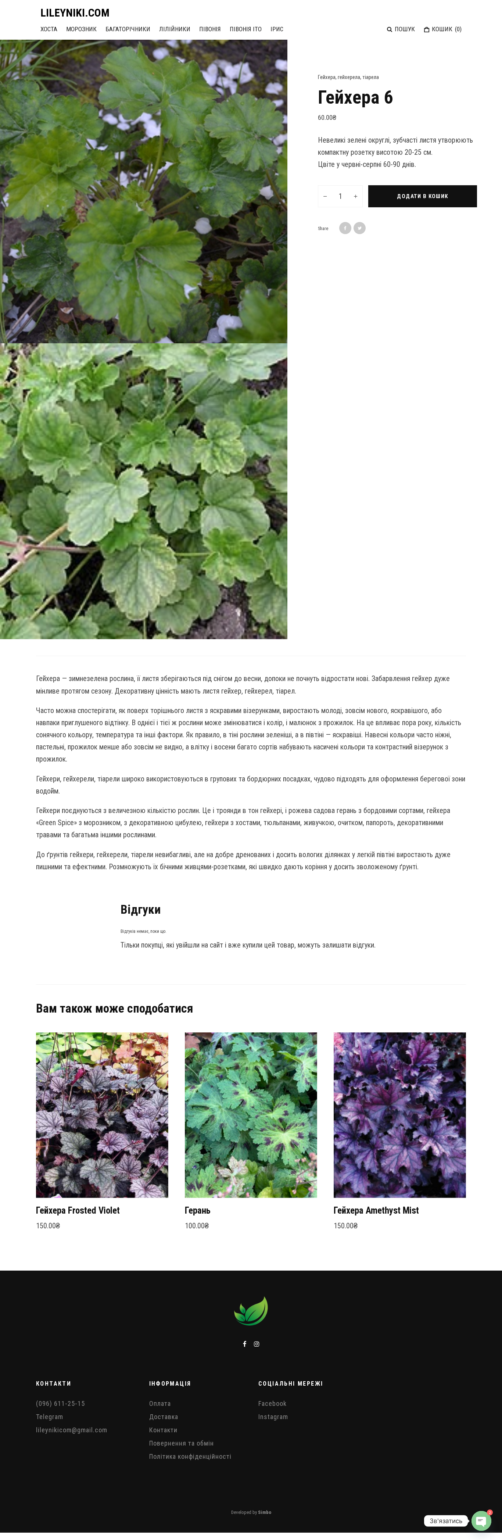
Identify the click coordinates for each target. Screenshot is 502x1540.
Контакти (163, 1430)
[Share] (345, 228)
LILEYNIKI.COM (75, 12)
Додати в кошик (422, 196)
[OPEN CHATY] (481, 1521)
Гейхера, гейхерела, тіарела (348, 77)
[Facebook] (244, 1344)
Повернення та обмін (181, 1443)
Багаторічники (127, 29)
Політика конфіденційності (190, 1456)
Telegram (49, 1417)
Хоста (48, 29)
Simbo (264, 1512)
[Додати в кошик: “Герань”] (203, 1179)
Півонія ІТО (246, 29)
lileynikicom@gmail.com (71, 1430)
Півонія (210, 29)
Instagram (273, 1417)
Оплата (160, 1403)
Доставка (163, 1417)
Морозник (81, 29)
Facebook (272, 1403)
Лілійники (174, 29)
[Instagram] (256, 1344)
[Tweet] (360, 228)
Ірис (276, 29)
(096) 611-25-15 (60, 1403)
